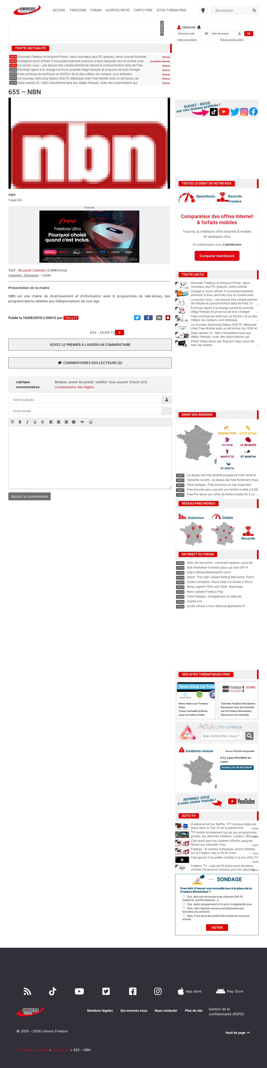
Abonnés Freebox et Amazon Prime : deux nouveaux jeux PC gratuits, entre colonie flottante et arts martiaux (225, 286)
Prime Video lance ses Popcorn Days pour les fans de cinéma (225, 343)
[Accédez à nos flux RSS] (28, 991)
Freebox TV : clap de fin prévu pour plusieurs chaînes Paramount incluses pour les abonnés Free (223, 869)
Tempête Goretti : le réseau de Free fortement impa (222, 480)
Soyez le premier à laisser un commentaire (90, 345)
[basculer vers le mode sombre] (203, 10)
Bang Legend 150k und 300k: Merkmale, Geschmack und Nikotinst (215, 588)
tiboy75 (70, 318)
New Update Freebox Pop (205, 591)
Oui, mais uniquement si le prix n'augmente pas (219, 904)
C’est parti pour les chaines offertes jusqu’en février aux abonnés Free (222, 842)
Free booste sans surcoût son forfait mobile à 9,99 (222, 489)
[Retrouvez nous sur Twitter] (106, 991)
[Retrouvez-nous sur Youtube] (80, 991)
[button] (12, 422)
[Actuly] (189, 732)
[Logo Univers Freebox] (27, 10)
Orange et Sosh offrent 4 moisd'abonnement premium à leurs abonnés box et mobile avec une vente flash (225, 295)
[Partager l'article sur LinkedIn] (159, 317)
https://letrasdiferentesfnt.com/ (209, 572)
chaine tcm (194, 601)
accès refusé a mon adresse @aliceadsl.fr (216, 606)
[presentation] (12, 422)
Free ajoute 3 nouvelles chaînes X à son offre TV (224, 857)
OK (249, 33)
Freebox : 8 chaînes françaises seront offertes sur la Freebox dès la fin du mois (223, 851)
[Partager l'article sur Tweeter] (137, 317)
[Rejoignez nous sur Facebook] (133, 991)
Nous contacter (166, 1011)
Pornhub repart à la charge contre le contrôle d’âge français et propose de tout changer (79, 69)
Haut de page (235, 1033)
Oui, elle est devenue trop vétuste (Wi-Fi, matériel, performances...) (213, 898)
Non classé (60, 1050)
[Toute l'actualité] (162, 48)
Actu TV (189, 816)
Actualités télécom (160, 61)
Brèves (166, 57)
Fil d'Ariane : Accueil (32, 1050)
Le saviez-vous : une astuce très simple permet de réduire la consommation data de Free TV (225, 301)
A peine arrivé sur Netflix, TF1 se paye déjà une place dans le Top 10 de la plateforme (223, 826)
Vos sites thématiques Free (206, 674)
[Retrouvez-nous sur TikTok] (53, 991)
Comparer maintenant (217, 256)
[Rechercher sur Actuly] (249, 736)
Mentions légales (100, 1011)
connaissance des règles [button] (74, 387)
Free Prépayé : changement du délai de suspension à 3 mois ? (214, 598)
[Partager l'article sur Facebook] (148, 317)
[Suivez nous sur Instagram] (159, 991)
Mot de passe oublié (231, 39)
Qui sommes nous (133, 1011)
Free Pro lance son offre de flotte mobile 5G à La (221, 494)
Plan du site (194, 1011)
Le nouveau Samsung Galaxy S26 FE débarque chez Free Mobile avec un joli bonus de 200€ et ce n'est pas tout (225, 328)
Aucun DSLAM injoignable (240, 751)
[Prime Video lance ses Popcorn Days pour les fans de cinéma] (182, 343)
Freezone (189, 27)
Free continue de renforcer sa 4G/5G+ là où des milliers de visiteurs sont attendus (75, 74)
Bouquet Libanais (31, 270)
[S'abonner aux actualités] (168, 317)
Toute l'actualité (30, 48)
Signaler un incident (237, 767)
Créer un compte (186, 39)
